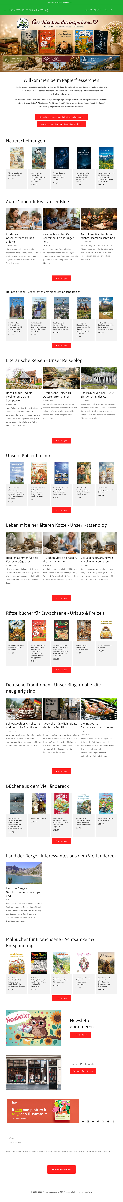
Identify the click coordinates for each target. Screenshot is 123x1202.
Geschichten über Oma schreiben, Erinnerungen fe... (58, 237)
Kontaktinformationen (94, 1151)
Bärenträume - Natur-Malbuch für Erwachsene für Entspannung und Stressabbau (105, 982)
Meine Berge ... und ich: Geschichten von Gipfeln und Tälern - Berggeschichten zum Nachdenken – (106, 177)
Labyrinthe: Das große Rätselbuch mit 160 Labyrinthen (16, 647)
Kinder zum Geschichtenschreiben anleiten (20, 237)
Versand (81, 1151)
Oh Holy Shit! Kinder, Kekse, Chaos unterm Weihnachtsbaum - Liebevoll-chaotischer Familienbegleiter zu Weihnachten (60, 650)
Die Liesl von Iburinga (38, 819)
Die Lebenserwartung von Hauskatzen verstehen (97, 559)
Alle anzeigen (61, 278)
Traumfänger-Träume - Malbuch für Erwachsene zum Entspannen (84, 981)
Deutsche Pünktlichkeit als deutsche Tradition (60, 725)
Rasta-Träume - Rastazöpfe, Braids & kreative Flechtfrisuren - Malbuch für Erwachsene (38, 982)
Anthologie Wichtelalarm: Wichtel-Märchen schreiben (98, 236)
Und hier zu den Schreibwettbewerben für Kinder (61, 124)
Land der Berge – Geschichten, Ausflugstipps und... (23, 892)
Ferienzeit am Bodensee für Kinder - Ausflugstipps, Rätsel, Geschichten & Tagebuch (60, 823)
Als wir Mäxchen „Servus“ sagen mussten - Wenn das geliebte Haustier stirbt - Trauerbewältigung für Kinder (16, 493)
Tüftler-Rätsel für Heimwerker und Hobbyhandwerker (82, 647)
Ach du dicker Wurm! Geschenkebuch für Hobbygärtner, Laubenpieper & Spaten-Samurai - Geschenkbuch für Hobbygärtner (38, 651)
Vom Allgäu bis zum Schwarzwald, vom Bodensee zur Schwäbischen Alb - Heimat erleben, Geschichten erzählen (15, 824)
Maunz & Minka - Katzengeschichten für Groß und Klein (106, 490)
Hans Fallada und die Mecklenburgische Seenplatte (19, 396)
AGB (75, 1151)
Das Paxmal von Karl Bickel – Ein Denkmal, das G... (99, 394)
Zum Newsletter (80, 1035)
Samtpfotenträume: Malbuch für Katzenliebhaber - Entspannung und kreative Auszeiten (38, 492)
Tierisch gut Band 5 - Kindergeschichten (15, 174)
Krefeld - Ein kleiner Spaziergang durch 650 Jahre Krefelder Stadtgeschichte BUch (106, 326)
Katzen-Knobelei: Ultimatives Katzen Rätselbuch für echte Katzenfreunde (83, 491)
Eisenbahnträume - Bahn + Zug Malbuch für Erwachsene (60, 980)
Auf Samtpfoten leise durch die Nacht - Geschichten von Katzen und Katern (60, 491)
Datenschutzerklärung (53, 1151)
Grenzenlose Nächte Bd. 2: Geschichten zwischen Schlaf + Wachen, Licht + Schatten (82, 177)
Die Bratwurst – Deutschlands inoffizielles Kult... (97, 727)
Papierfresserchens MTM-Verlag (21, 1151)
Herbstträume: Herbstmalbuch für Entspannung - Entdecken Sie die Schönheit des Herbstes (16, 982)
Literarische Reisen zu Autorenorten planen (57, 394)
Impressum (106, 1151)
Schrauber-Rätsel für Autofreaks (105, 646)
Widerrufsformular (61, 1169)
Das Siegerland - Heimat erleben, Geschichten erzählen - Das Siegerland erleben (61, 326)
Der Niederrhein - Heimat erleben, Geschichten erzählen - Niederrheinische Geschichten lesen (16, 327)
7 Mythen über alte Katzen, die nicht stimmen (60, 559)
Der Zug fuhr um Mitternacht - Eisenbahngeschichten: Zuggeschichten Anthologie (39, 177)
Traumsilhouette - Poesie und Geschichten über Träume (59, 176)
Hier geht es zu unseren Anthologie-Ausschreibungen (61, 117)
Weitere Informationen (83, 1071)
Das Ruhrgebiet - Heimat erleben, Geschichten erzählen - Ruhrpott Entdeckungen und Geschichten (84, 328)
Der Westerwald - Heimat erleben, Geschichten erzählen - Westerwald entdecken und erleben (39, 327)
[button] (5, 9)
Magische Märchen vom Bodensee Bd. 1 (106, 820)
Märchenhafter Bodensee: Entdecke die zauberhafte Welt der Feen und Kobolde (83, 822)
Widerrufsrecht (67, 1151)
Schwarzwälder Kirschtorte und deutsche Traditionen (23, 725)
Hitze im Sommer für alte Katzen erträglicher (22, 559)
